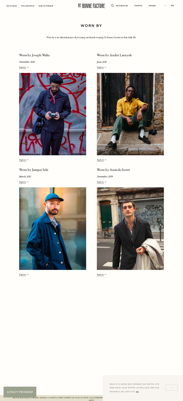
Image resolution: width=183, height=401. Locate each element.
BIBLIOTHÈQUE (46, 6)
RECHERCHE (122, 6)
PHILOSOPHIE (27, 6)
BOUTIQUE (12, 6)
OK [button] (171, 388)
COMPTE (138, 6)
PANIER (152, 6)
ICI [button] (137, 392)
